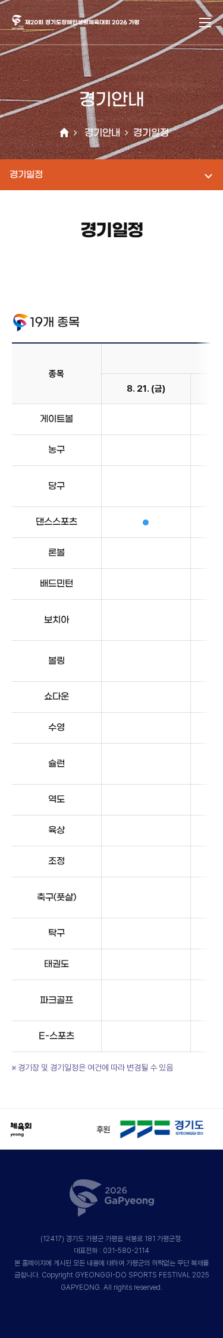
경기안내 (102, 132)
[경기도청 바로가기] (136, 1125)
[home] (64, 133)
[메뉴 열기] (205, 23)
